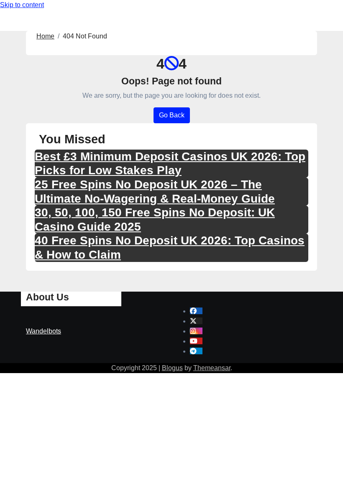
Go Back (171, 115)
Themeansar (211, 367)
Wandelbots (43, 331)
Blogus (172, 367)
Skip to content (22, 4)
